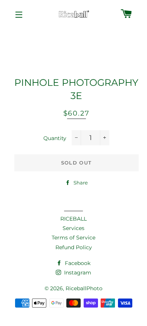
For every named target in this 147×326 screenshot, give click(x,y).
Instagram (77, 272)
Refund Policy (73, 247)
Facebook (76, 263)
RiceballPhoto (84, 288)
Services (73, 228)
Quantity (54, 138)
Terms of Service (73, 237)
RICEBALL (73, 218)
